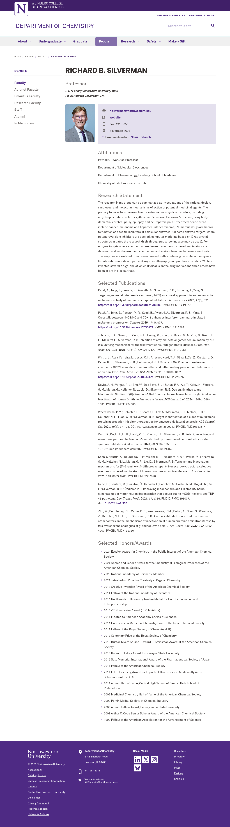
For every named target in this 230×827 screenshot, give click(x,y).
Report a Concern (38, 809)
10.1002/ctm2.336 (115, 503)
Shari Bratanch (141, 137)
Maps (177, 768)
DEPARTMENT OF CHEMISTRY (55, 26)
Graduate (80, 41)
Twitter (145, 759)
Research (128, 41)
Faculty (42, 57)
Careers (32, 786)
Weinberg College (47, 5)
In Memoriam (24, 123)
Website (115, 117)
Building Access (37, 775)
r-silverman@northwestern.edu (130, 111)
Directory (179, 756)
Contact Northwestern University (46, 792)
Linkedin (137, 759)
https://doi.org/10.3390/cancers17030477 (125, 327)
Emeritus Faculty (27, 96)
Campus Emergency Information (46, 781)
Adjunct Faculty (26, 89)
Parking (178, 773)
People (104, 41)
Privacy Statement (38, 803)
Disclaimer (34, 798)
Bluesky (137, 767)
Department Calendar (201, 16)
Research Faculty (27, 103)
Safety (152, 41)
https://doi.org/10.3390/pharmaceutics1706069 (129, 305)
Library (178, 762)
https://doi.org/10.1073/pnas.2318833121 (125, 377)
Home (17, 57)
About (23, 41)
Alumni (19, 116)
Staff (18, 109)
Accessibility (35, 770)
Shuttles (179, 779)
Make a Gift (176, 41)
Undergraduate (50, 41)
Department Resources (171, 16)
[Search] (212, 26)
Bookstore (180, 751)
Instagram (154, 759)
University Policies (38, 814)
